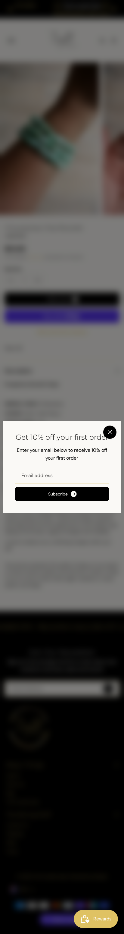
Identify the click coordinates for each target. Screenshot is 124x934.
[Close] (109, 432)
